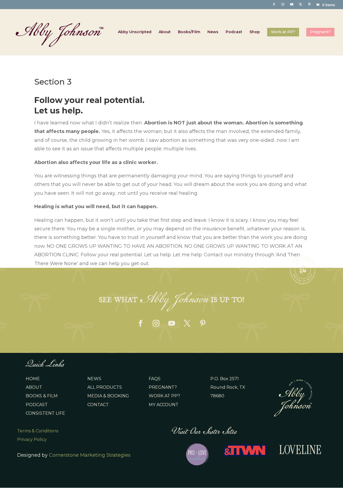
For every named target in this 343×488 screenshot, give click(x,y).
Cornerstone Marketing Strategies (90, 455)
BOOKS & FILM (42, 395)
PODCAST (37, 404)
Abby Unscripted (134, 32)
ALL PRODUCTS (104, 387)
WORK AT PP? (164, 395)
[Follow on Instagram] (156, 323)
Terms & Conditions (37, 430)
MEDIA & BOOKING (108, 395)
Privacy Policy (32, 439)
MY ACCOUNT (163, 404)
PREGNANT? (163, 387)
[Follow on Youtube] (171, 323)
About (165, 32)
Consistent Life (45, 413)
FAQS (155, 378)
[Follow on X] (187, 323)
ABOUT (34, 387)
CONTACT (98, 404)
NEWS (94, 378)
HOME (33, 378)
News (212, 32)
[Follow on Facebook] (140, 323)
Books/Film (189, 32)
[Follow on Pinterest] (202, 323)
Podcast (234, 32)
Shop (254, 32)
